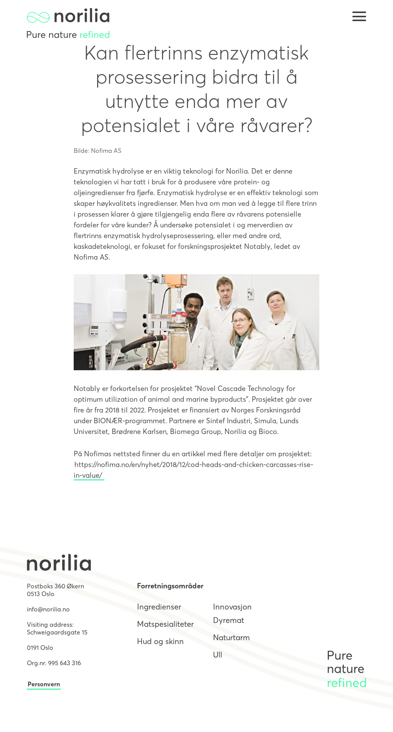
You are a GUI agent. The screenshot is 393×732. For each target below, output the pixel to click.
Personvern (44, 684)
